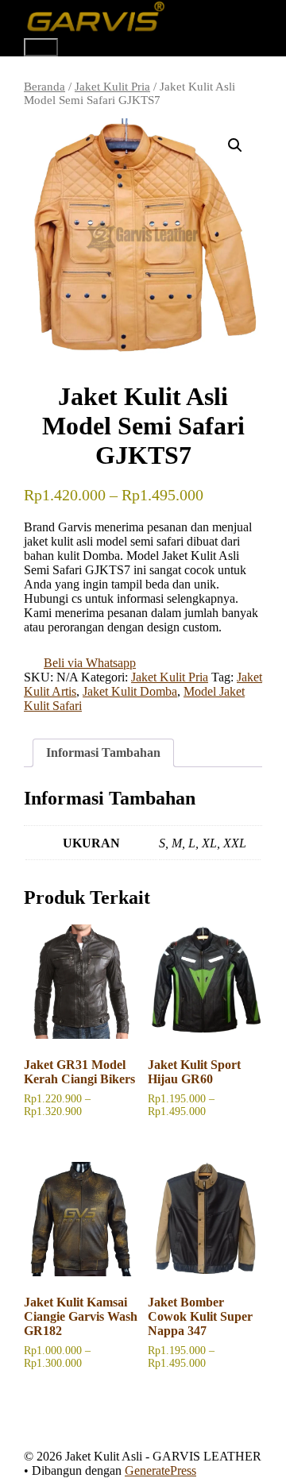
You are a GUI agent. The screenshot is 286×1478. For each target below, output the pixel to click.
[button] (235, 145)
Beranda (44, 86)
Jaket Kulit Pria (112, 86)
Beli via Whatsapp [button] (90, 663)
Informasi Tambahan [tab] (103, 752)
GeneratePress (160, 1470)
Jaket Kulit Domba (130, 691)
